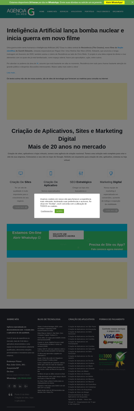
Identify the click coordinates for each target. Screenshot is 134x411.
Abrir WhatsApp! (114, 2)
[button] (7, 403)
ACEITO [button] (59, 211)
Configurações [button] (47, 211)
